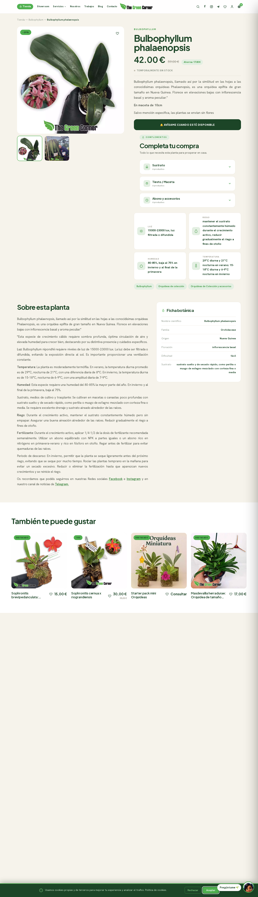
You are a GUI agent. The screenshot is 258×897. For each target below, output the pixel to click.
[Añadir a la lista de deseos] (51, 594)
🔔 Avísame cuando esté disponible (187, 124)
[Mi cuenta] (232, 6)
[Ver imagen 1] (29, 148)
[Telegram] (218, 6)
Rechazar (193, 890)
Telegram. (62, 484)
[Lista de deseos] (225, 6)
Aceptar (210, 890)
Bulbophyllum (36, 19)
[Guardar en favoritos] (117, 33)
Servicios (58, 6)
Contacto (112, 6)
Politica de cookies (155, 890)
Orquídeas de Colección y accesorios (211, 286)
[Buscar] (198, 6)
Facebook (116, 479)
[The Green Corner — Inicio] (136, 5)
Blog (100, 6)
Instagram (134, 479)
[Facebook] (204, 6)
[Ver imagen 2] (57, 148)
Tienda (27, 6)
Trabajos (89, 6)
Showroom (43, 6)
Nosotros (75, 6)
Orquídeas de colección (171, 286)
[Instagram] (211, 6)
